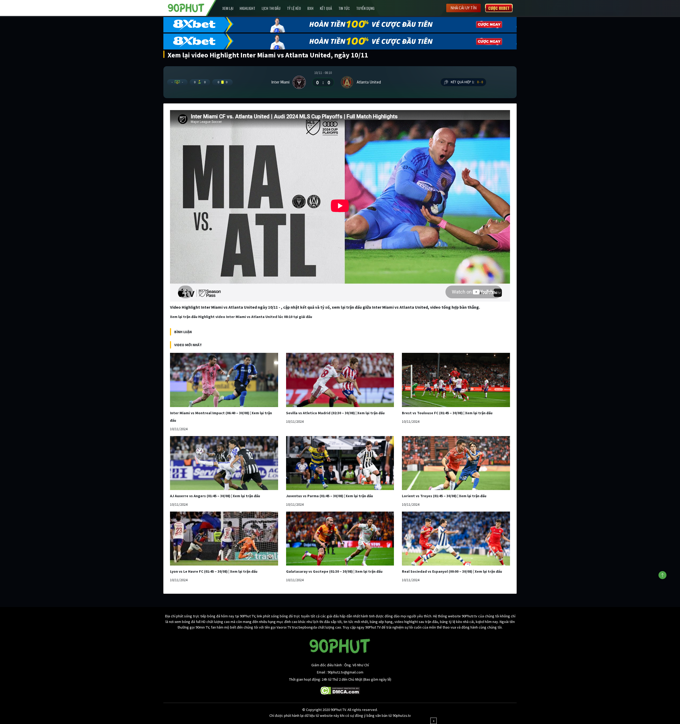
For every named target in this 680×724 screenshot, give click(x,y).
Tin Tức (344, 8)
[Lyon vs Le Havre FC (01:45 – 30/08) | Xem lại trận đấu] (224, 539)
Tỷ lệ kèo (294, 8)
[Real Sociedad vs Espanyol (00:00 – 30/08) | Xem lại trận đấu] (456, 539)
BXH (310, 8)
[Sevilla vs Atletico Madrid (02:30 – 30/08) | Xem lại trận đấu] (340, 380)
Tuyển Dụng (365, 8)
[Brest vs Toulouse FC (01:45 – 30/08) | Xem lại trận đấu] (456, 380)
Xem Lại (227, 8)
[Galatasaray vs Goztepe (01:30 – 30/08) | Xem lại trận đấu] (340, 539)
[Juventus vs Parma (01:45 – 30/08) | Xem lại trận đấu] (340, 463)
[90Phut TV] (186, 7)
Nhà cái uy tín (463, 7)
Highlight (247, 8)
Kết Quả (326, 8)
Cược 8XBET (498, 8)
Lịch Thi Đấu (271, 8)
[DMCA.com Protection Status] (340, 690)
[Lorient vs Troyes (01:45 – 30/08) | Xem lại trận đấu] (456, 463)
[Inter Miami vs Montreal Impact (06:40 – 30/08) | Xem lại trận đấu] (224, 380)
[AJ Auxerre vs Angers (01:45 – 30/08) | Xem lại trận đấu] (224, 463)
